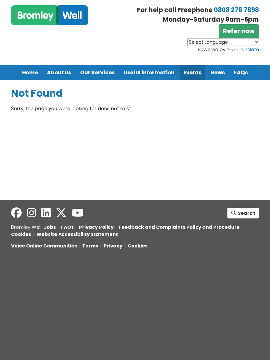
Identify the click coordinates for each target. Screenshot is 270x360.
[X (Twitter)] (61, 213)
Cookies (21, 234)
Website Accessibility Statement (77, 234)
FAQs (241, 72)
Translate (248, 49)
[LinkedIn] (46, 213)
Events (192, 72)
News (217, 72)
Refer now (238, 31)
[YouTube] (78, 213)
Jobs (50, 227)
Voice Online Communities (44, 245)
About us (59, 72)
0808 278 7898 (236, 10)
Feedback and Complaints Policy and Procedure (179, 227)
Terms (90, 245)
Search (246, 213)
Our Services (97, 72)
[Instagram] (31, 213)
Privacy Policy (96, 227)
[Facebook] (16, 213)
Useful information (149, 72)
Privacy (113, 245)
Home (30, 72)
